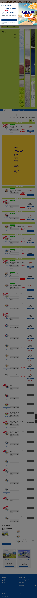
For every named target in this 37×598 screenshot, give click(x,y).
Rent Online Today (9, 19)
